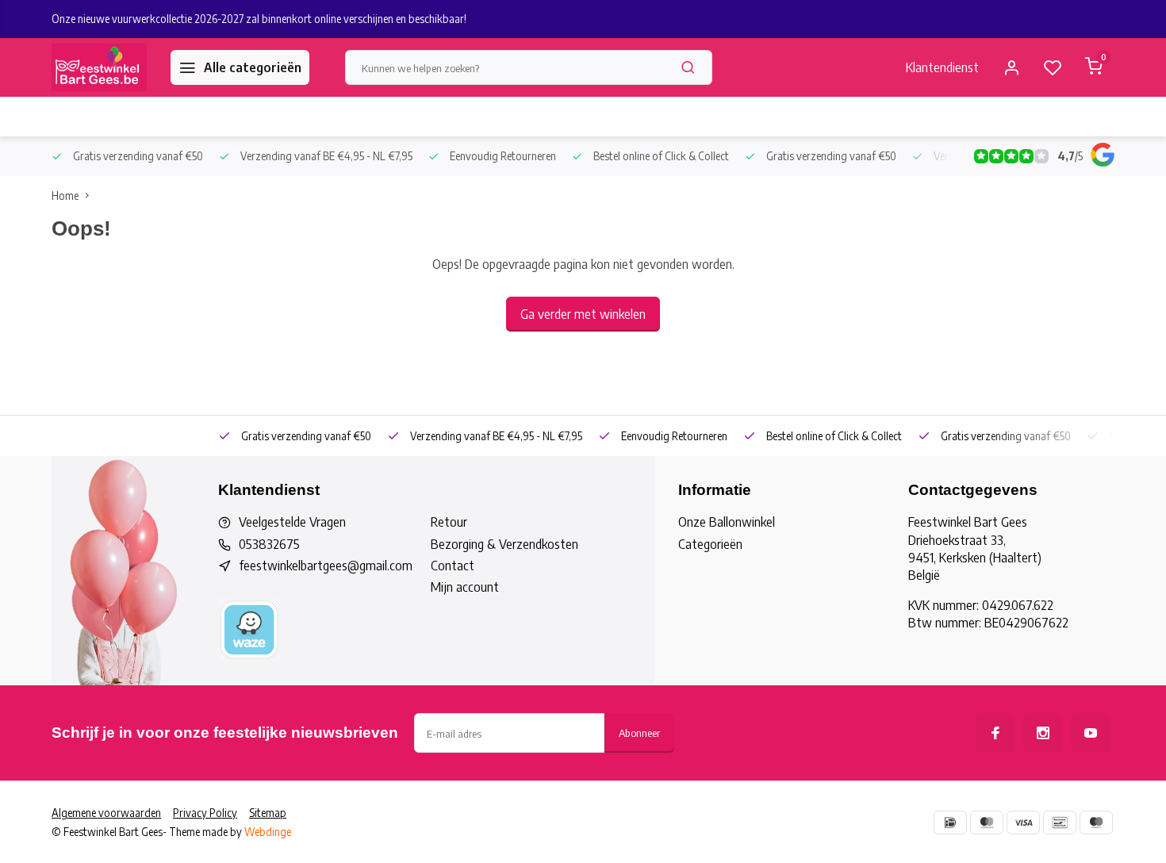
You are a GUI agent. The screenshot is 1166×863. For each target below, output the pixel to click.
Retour (449, 522)
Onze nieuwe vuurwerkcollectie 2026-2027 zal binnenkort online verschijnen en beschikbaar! (259, 18)
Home (65, 195)
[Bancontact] (1059, 822)
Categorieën (710, 544)
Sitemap (267, 812)
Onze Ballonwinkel (726, 522)
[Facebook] (995, 733)
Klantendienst (942, 67)
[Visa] (1023, 822)
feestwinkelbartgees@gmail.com (325, 565)
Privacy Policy (205, 812)
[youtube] (1090, 733)
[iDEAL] (950, 822)
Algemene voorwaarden (106, 812)
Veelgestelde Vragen (292, 522)
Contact (452, 565)
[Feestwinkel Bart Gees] (99, 67)
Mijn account (465, 587)
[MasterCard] (986, 822)
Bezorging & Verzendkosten (504, 544)
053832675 (269, 544)
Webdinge (267, 831)
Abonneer (639, 732)
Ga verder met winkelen (583, 314)
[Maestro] (1096, 822)
